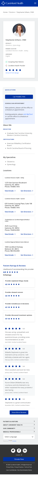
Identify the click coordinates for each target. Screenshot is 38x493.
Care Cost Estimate (11, 470)
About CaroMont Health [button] (12, 425)
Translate (14, 441)
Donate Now (19, 459)
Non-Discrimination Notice (24, 470)
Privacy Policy (10, 467)
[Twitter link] (13, 450)
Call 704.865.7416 (19, 97)
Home (5, 12)
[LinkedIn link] (25, 450)
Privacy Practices (19, 467)
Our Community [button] (9, 428)
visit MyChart (28, 114)
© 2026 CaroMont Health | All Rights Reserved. (19, 465)
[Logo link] (12, 3)
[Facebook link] (19, 450)
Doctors (12, 12)
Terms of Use (28, 467)
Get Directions (26, 191)
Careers (18, 455)
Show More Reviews (19, 412)
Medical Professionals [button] (11, 432)
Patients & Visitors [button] (10, 421)
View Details (9, 191)
